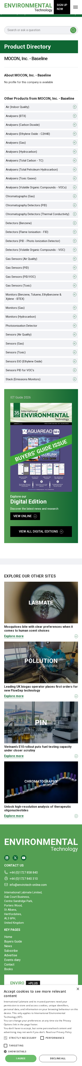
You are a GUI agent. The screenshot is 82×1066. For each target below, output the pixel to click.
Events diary (12, 960)
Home (8, 937)
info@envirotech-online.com (28, 885)
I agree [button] (20, 1058)
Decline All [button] (58, 1058)
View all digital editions (38, 531)
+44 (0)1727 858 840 (24, 872)
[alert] (41, 1025)
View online (22, 516)
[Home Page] (28, 7)
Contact (9, 964)
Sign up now (62, 7)
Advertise (10, 955)
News (8, 946)
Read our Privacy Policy (59, 1032)
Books (8, 969)
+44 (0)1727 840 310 (24, 878)
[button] (5, 1038)
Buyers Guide (13, 941)
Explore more (14, 636)
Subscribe (11, 951)
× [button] (77, 989)
